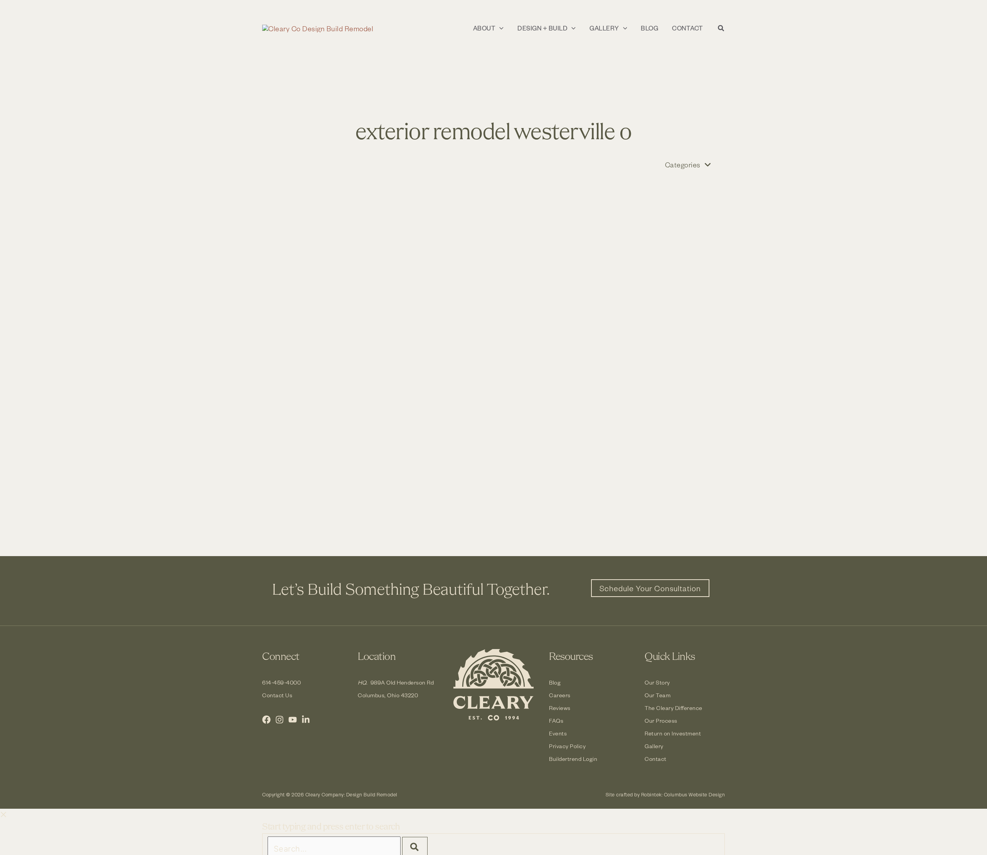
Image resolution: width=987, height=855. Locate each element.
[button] (499, 28)
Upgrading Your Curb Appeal (354, 281)
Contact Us (277, 695)
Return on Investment (673, 733)
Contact (656, 758)
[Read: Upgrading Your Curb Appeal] (374, 253)
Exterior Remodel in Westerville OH (607, 243)
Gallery (654, 746)
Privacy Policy (567, 746)
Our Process (661, 720)
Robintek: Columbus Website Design (683, 794)
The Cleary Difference (673, 708)
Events (558, 733)
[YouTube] (292, 719)
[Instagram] (279, 719)
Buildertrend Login (573, 758)
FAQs (556, 720)
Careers (560, 695)
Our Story (657, 682)
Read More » (309, 403)
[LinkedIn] (305, 719)
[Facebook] (266, 719)
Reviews (560, 708)
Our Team (657, 695)
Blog (555, 682)
